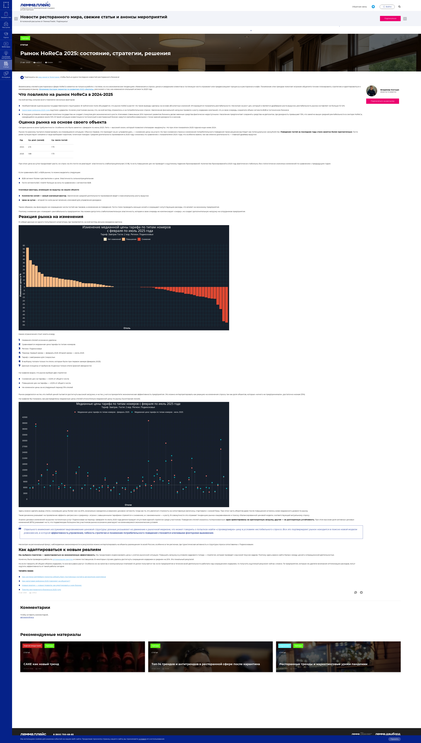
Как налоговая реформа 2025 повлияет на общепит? (46, 581)
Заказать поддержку (366, 18)
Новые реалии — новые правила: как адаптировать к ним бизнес (52, 585)
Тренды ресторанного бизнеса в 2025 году (41, 590)
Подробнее (391, 18)
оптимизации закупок (63, 559)
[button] (16, 18)
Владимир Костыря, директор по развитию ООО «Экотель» (66, 89)
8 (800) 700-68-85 (63, 734)
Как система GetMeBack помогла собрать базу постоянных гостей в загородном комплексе (64, 577)
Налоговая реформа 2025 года (36, 110)
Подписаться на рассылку (382, 101)
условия (142, 739)
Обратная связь (359, 7)
